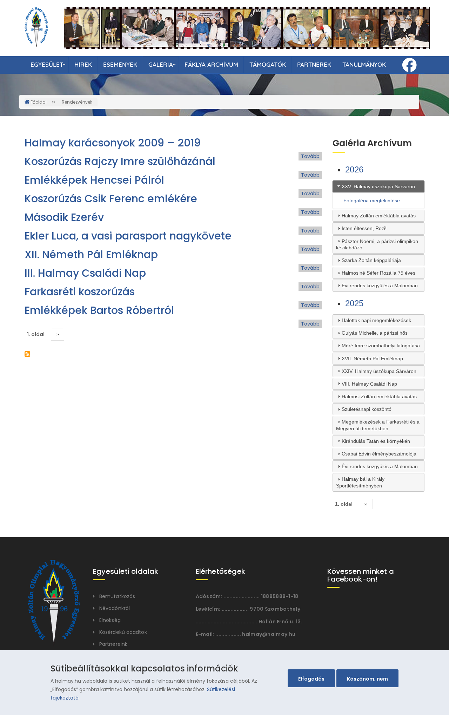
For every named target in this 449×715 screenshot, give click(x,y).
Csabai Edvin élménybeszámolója (379, 454)
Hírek (83, 64)
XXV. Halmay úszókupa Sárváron (378, 186)
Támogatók (267, 64)
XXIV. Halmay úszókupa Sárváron (379, 371)
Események (120, 64)
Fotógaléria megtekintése (371, 200)
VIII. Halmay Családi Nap (369, 384)
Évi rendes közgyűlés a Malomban (380, 285)
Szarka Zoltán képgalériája (371, 260)
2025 (354, 303)
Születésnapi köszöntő (366, 409)
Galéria (160, 64)
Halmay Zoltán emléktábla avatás (379, 215)
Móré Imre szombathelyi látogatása (381, 345)
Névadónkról (114, 608)
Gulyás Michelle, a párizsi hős (375, 333)
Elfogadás (311, 678)
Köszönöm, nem (367, 678)
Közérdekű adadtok (123, 632)
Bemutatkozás (117, 596)
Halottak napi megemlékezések (376, 320)
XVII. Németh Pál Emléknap (372, 358)
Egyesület (47, 64)
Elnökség (110, 620)
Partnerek (314, 64)
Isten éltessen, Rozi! (364, 228)
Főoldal (39, 102)
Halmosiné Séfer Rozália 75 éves (378, 273)
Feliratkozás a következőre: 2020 (27, 354)
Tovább (310, 156)
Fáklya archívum (211, 64)
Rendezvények (77, 102)
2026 (354, 169)
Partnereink (113, 644)
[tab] (379, 186)
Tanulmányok (364, 64)
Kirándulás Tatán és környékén (376, 441)
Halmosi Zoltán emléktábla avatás (379, 396)
